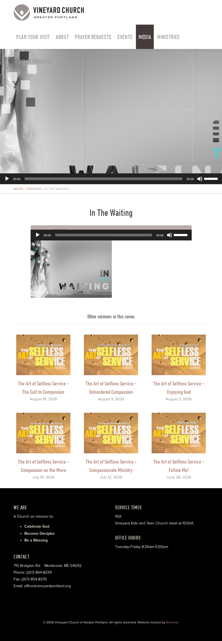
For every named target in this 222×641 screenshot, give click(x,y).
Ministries (168, 37)
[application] (111, 116)
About (62, 37)
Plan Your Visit (33, 37)
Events (125, 37)
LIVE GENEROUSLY (34, 61)
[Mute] (200, 178)
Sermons (33, 189)
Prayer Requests (93, 37)
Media (145, 37)
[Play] (7, 178)
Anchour (172, 622)
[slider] (211, 178)
